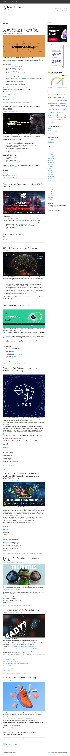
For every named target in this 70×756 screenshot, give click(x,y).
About (48, 18)
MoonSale (5, 59)
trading (51, 119)
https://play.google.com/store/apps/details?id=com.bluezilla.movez (21, 646)
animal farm (62, 94)
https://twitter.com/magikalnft (12, 174)
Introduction (11, 18)
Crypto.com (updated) (52, 131)
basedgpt (16, 243)
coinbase (49, 101)
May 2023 (50, 149)
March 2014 (50, 197)
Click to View (14, 356)
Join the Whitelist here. (8, 550)
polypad (31, 553)
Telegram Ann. (6, 99)
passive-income (59, 114)
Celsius (49, 128)
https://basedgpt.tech (25, 224)
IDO (22, 179)
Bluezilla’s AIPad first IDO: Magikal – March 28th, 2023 (21, 107)
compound (53, 101)
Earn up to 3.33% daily (62, 10)
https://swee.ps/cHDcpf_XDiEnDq (14, 166)
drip (61, 100)
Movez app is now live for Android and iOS (21, 609)
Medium (17, 1)
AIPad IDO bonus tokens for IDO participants (22, 248)
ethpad (23, 301)
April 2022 (50, 172)
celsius (66, 97)
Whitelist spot (6, 424)
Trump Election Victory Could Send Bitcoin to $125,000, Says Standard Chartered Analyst (56, 62)
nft (27, 179)
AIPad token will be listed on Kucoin (18, 305)
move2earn (26, 673)
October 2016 (50, 191)
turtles (27, 605)
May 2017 (50, 186)
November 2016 (51, 189)
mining (51, 112)
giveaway (63, 105)
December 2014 (51, 195)
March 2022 (50, 174)
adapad (49, 94)
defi (57, 100)
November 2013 (51, 199)
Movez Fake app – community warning (19, 677)
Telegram (5, 98)
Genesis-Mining (51, 142)
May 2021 (50, 178)
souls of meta (35, 553)
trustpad (53, 119)
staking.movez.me (41, 654)
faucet (56, 103)
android (13, 673)
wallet (65, 119)
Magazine (50, 752)
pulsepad (27, 102)
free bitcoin (63, 103)
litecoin (57, 109)
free (60, 103)
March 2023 (50, 151)
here (20, 228)
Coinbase (50, 130)
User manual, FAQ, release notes (10, 665)
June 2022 (50, 168)
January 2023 (50, 154)
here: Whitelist (22, 232)
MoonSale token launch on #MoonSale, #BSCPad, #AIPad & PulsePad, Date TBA (21, 29)
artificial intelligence (23, 467)
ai (16, 467)
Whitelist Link (6, 361)
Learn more (64, 12)
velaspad (61, 119)
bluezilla (16, 102)
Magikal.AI (9, 172)
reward (61, 117)
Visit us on (6, 1)
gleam (49, 109)
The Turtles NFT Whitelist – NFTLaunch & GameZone (21, 558)
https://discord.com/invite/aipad (16, 357)
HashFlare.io (50, 141)
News (8, 102)
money (56, 111)
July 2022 (50, 166)
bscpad (19, 102)
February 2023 (51, 152)
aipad (13, 102)
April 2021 (50, 180)
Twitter (12, 1)
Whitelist (10, 179)
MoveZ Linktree (6, 736)
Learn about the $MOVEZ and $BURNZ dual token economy (16, 663)
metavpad (32, 301)
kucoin (21, 363)
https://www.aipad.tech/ (18, 354)
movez (29, 673)
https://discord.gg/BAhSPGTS (13, 177)
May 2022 (50, 170)
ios (19, 673)
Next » (16, 744)
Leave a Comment (19, 33)
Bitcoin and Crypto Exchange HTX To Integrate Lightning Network (56, 55)
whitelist (24, 363)
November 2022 (51, 158)
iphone (22, 673)
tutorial (57, 119)
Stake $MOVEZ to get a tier (9, 659)
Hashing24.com (51, 139)
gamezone (27, 243)
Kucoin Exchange (7, 336)
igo (55, 109)
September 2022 (51, 162)
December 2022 (51, 156)
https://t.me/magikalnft (12, 175)
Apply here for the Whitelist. (9, 465)
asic (65, 94)
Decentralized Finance (21, 18)
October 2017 (50, 184)
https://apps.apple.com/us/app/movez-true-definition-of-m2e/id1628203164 (21, 648)
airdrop (56, 94)
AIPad (31, 215)
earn (65, 100)
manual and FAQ (21, 654)
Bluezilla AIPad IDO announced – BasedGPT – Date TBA (23, 185)
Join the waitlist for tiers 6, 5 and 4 (10, 661)
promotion (54, 117)
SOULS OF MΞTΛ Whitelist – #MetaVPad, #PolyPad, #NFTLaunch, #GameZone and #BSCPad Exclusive (21, 475)
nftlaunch (28, 553)
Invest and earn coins (33, 18)
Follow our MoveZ (7, 670)
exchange (53, 103)
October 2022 (50, 160)
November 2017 (51, 182)
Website (4, 238)
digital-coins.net (12, 7)
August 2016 (50, 193)
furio (49, 105)
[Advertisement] (57, 221)
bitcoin (50, 97)
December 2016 (51, 188)
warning (30, 738)
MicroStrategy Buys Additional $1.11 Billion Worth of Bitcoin (56, 48)
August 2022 (50, 164)
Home (5, 18)
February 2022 (51, 176)
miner (48, 112)
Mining (42, 18)
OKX (48, 133)
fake (20, 738)
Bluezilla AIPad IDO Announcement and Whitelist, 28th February (20, 369)
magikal (25, 179)
